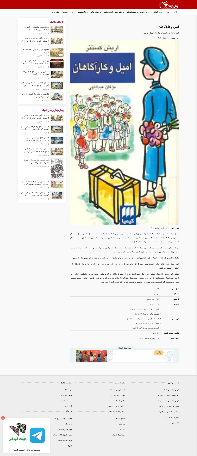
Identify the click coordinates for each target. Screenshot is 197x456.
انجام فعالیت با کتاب (172, 417)
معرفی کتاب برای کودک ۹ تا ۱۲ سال (147, 323)
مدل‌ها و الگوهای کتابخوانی (116, 406)
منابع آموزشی (131, 12)
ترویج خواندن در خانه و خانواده (168, 395)
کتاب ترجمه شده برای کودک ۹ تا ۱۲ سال (145, 328)
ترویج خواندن (157, 12)
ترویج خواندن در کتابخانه (170, 390)
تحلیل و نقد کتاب (119, 401)
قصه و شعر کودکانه (119, 418)
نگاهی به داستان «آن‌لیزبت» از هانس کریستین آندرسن (35, 95)
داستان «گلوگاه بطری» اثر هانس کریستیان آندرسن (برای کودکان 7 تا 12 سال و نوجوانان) (35, 39)
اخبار (168, 12)
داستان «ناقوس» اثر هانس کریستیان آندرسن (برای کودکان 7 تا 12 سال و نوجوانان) (35, 84)
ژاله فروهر (155, 333)
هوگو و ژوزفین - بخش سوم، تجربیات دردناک (35, 50)
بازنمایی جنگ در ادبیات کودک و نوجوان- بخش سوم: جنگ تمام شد (36, 62)
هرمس (156, 294)
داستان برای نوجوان (118, 435)
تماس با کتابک (66, 395)
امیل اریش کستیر (153, 299)
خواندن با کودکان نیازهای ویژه (169, 406)
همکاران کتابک (66, 401)
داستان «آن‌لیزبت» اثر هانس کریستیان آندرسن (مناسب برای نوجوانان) (37, 139)
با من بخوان (144, 12)
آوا (73, 12)
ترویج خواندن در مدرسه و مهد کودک (167, 401)
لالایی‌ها (122, 429)
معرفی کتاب (95, 12)
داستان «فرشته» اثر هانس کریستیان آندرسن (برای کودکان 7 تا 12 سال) (35, 194)
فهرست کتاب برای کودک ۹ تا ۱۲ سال (146, 314)
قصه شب (122, 424)
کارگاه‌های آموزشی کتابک (116, 390)
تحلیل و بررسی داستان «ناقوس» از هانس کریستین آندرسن (36, 73)
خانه (175, 12)
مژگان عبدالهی (154, 304)
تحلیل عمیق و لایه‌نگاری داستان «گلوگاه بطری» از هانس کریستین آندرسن (36, 28)
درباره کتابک (67, 390)
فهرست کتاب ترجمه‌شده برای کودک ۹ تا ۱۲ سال (143, 318)
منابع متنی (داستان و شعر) (112, 12)
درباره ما (65, 12)
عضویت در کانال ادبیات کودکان (26, 450)
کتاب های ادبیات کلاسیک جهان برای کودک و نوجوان (161, 33)
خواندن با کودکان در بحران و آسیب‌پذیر (166, 411)
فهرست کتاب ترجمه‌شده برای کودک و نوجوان (144, 309)
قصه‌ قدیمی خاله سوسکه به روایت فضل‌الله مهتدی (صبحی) (36, 161)
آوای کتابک (68, 406)
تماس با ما (55, 12)
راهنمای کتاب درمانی (118, 395)
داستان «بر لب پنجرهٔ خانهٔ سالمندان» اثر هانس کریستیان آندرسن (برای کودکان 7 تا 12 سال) (35, 183)
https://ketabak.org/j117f (149, 338)
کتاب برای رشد (174, 422)
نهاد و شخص (81, 12)
